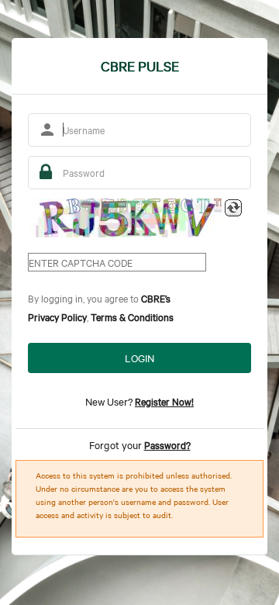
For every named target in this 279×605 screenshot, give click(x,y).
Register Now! (164, 401)
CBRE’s (155, 298)
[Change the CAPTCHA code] (233, 207)
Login (139, 358)
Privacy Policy (57, 316)
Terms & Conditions (132, 316)
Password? (167, 444)
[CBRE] (125, 218)
